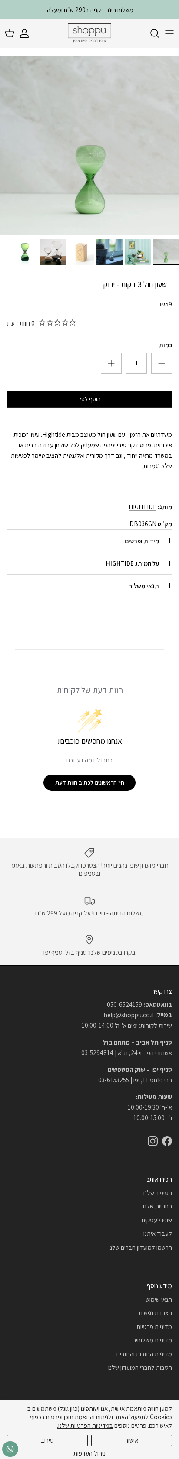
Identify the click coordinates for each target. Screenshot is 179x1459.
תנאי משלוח (143, 586)
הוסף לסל (89, 399)
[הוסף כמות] (161, 363)
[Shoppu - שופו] (89, 33)
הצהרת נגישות (155, 1313)
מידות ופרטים (142, 541)
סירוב (47, 1440)
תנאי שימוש (159, 1299)
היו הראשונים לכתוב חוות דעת (89, 782)
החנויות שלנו (157, 1206)
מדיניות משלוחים (152, 1340)
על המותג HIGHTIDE (132, 563)
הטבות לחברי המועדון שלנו (140, 1367)
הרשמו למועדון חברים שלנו (140, 1247)
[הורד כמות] (111, 363)
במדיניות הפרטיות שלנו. (85, 1425)
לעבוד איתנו (157, 1233)
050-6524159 (124, 1004)
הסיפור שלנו (157, 1193)
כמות (165, 345)
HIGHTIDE (142, 507)
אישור (131, 1440)
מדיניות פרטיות (154, 1326)
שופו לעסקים (157, 1220)
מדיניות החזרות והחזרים (144, 1354)
